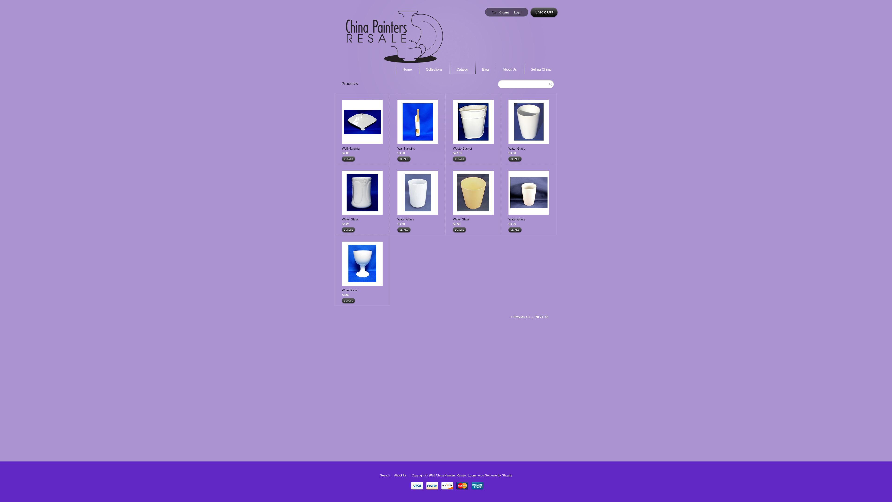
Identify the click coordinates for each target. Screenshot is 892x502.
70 (537, 317)
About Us (510, 69)
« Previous (519, 317)
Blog (485, 69)
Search (385, 475)
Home (407, 69)
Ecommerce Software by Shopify (490, 475)
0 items (504, 12)
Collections (434, 69)
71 (542, 317)
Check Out (544, 12)
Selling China (541, 69)
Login (517, 12)
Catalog (462, 69)
